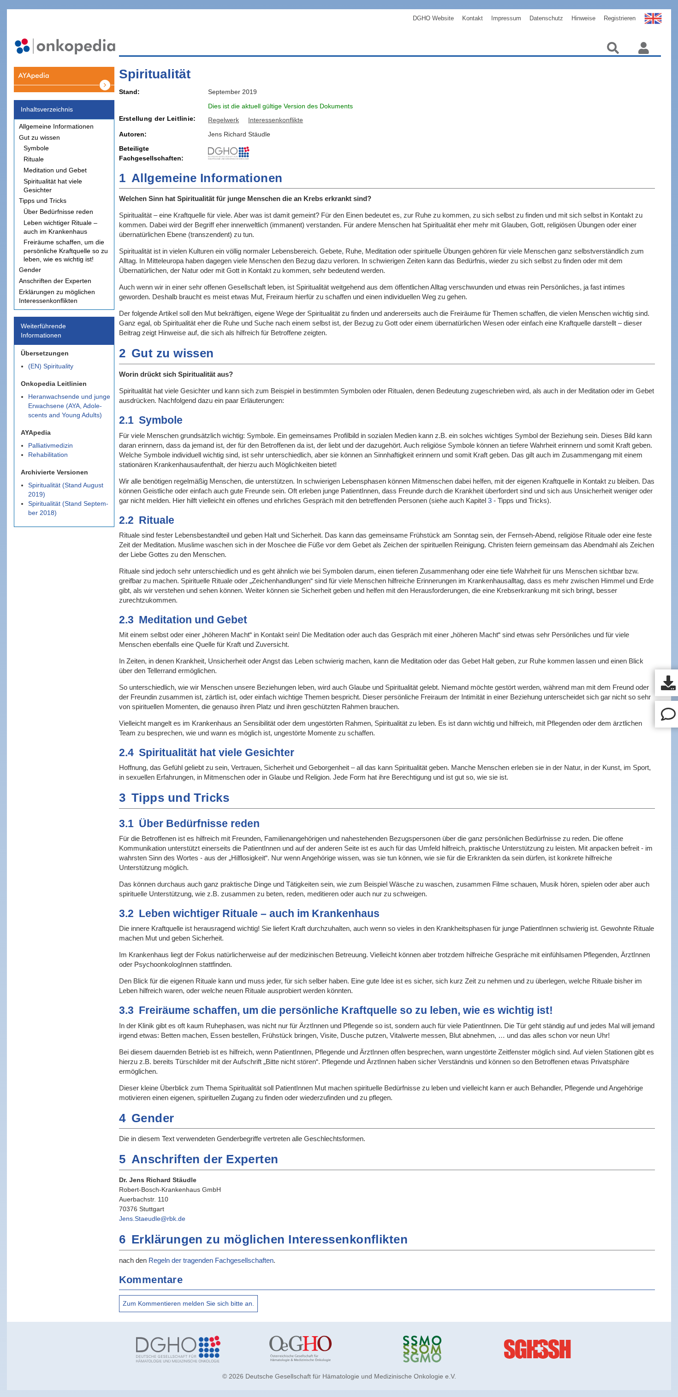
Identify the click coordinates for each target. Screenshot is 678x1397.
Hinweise (583, 18)
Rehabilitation (48, 454)
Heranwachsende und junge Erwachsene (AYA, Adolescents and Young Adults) (69, 406)
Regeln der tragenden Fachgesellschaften (211, 1260)
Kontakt (472, 18)
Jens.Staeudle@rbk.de (152, 1218)
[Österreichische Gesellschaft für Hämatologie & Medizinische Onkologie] (329, 1349)
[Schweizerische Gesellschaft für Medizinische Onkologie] (463, 1349)
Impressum (506, 18)
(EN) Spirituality (50, 366)
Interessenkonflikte (275, 120)
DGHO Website (433, 18)
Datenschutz (546, 18)
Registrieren (620, 18)
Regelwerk (223, 120)
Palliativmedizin (50, 445)
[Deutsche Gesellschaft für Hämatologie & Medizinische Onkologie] (196, 1349)
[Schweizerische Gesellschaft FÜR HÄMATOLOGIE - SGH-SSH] (596, 1349)
